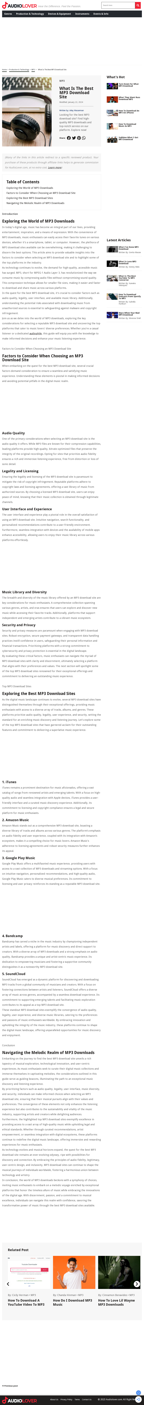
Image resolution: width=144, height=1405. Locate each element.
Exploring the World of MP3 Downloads (29, 187)
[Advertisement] (46, 41)
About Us (54, 1399)
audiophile (35, 333)
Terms (77, 1399)
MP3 (33, 70)
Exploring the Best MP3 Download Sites (29, 198)
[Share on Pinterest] (79, 138)
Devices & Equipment (59, 14)
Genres (8, 14)
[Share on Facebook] (69, 138)
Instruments (82, 14)
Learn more (54, 167)
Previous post (11, 1386)
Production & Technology (30, 14)
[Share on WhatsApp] (84, 138)
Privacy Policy (66, 1399)
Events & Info (101, 14)
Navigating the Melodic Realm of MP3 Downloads (35, 203)
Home (4, 70)
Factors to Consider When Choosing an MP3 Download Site (41, 192)
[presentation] (8, 1284)
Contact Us (86, 1399)
